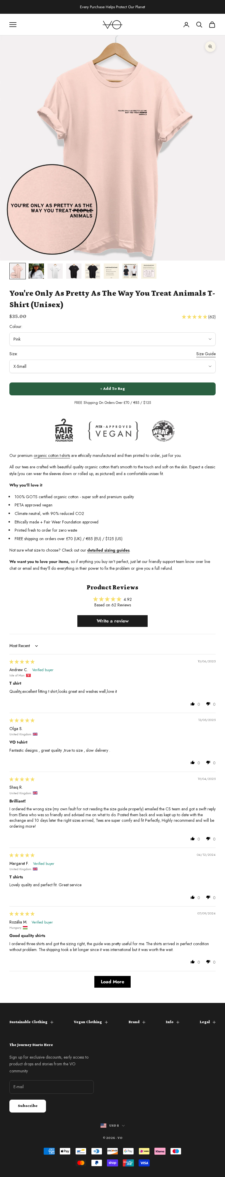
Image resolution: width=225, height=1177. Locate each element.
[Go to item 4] (74, 271)
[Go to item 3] (55, 271)
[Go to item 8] (149, 271)
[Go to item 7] (130, 271)
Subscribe (28, 1106)
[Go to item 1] (17, 271)
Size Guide (206, 354)
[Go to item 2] (36, 271)
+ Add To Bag (112, 389)
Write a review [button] (113, 621)
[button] (195, 317)
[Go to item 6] (111, 271)
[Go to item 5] (92, 271)
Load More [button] (112, 981)
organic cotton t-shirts (52, 455)
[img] (22, 662)
